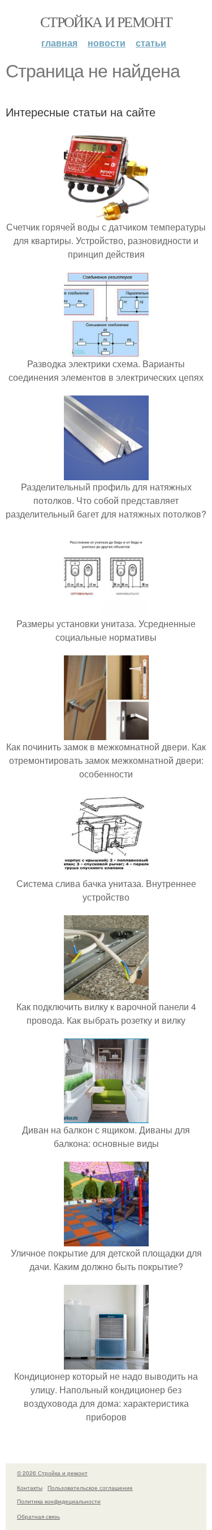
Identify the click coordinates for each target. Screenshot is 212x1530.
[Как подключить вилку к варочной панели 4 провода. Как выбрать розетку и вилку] (106, 992)
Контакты (29, 1488)
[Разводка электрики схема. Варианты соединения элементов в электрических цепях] (106, 350)
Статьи (151, 42)
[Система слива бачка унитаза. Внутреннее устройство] (106, 869)
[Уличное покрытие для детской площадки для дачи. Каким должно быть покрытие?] (106, 1239)
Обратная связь (38, 1516)
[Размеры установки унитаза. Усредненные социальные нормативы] (106, 609)
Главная (59, 42)
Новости (107, 42)
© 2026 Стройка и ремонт (52, 1473)
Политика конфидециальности (59, 1501)
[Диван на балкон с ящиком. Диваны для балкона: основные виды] (106, 1116)
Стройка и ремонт (106, 21)
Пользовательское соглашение (90, 1488)
